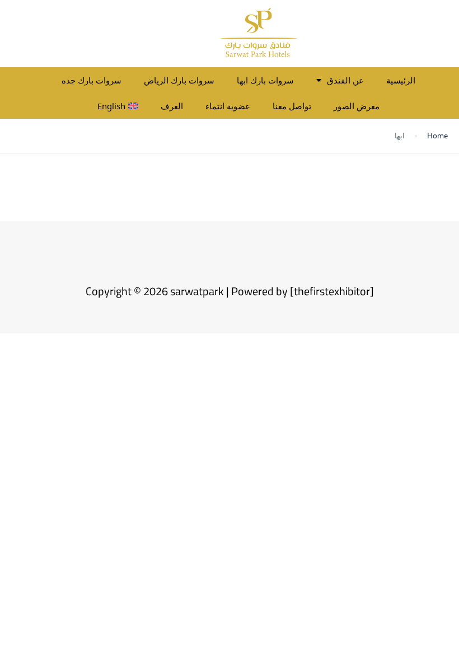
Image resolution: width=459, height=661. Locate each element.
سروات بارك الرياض (179, 80)
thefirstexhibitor (332, 291)
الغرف (172, 105)
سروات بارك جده (91, 80)
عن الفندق (345, 80)
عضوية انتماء (227, 105)
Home (437, 136)
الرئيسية (400, 80)
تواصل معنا (292, 105)
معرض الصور (357, 105)
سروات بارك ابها (265, 80)
